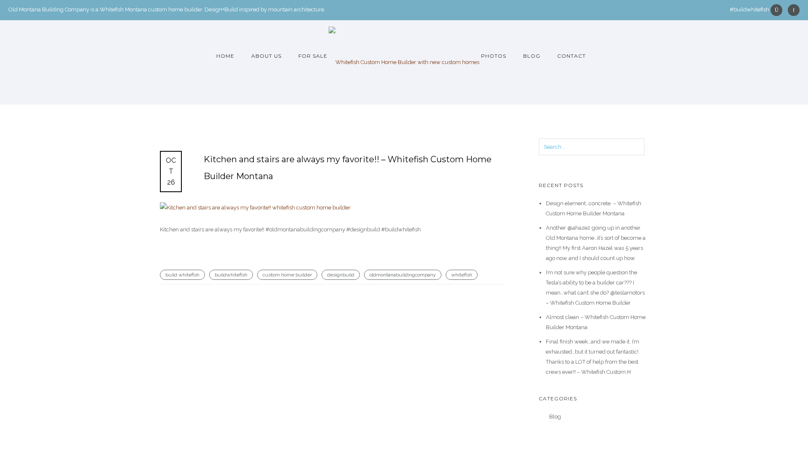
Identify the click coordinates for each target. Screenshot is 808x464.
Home (225, 56)
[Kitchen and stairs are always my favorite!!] (332, 207)
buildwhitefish (231, 275)
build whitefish (182, 275)
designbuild (340, 275)
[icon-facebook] (794, 10)
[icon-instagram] (779, 10)
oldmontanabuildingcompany (402, 275)
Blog (531, 56)
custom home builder (287, 275)
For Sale (312, 56)
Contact (571, 56)
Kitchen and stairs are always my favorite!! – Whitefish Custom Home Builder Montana (348, 167)
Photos (493, 56)
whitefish (461, 275)
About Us (266, 56)
